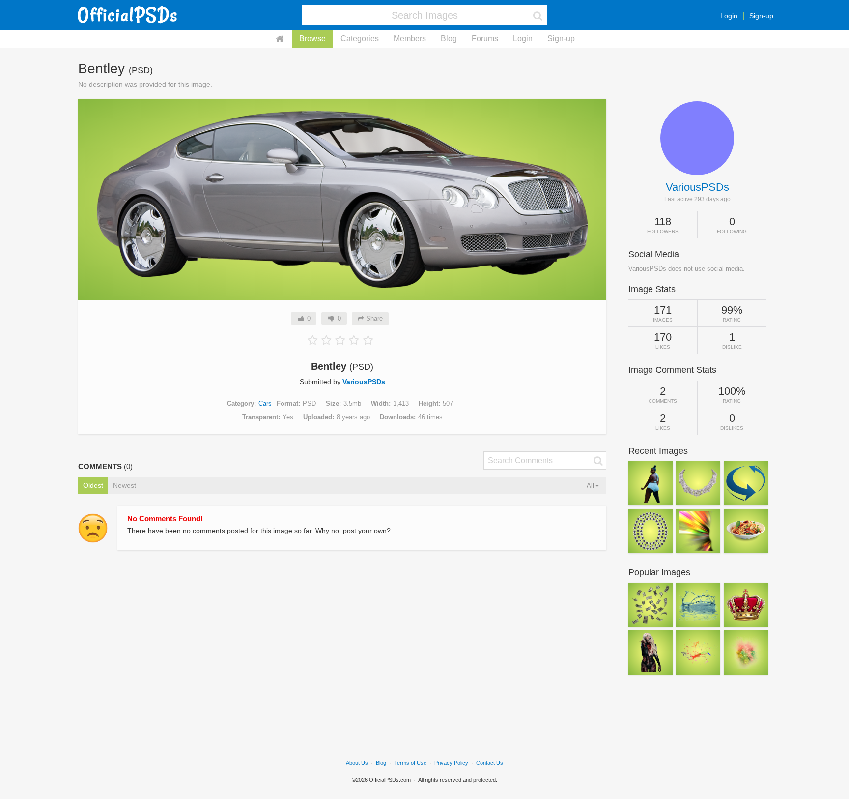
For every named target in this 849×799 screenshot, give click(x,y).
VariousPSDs (363, 381)
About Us (357, 763)
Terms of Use (410, 763)
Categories (359, 38)
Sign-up (761, 16)
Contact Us (489, 763)
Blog (449, 38)
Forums (485, 38)
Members (410, 38)
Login (728, 16)
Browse (312, 38)
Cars (265, 403)
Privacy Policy (451, 763)
